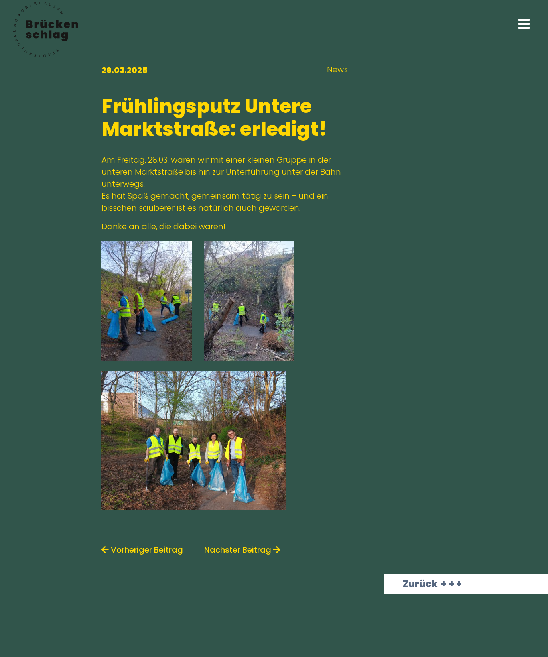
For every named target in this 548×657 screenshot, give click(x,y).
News (337, 69)
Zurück (420, 583)
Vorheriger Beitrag (146, 549)
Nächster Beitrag (238, 549)
